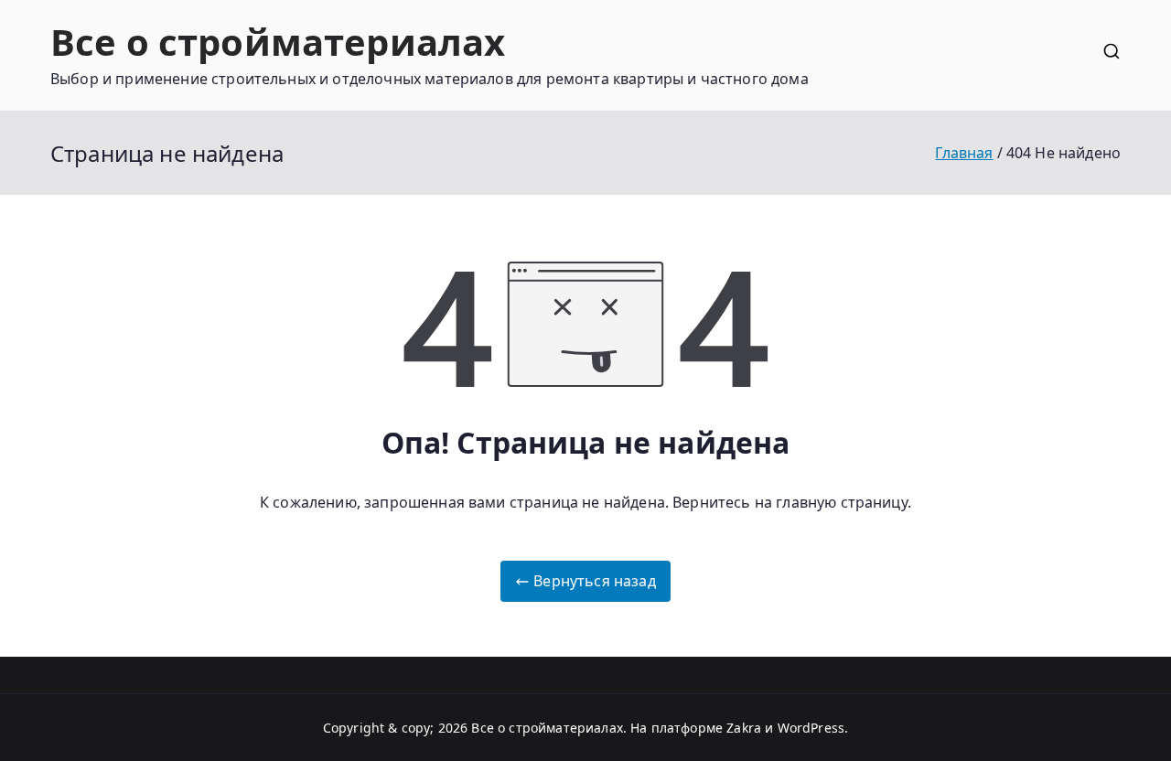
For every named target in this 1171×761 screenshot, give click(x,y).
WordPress (811, 727)
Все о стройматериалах (277, 41)
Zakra (743, 727)
